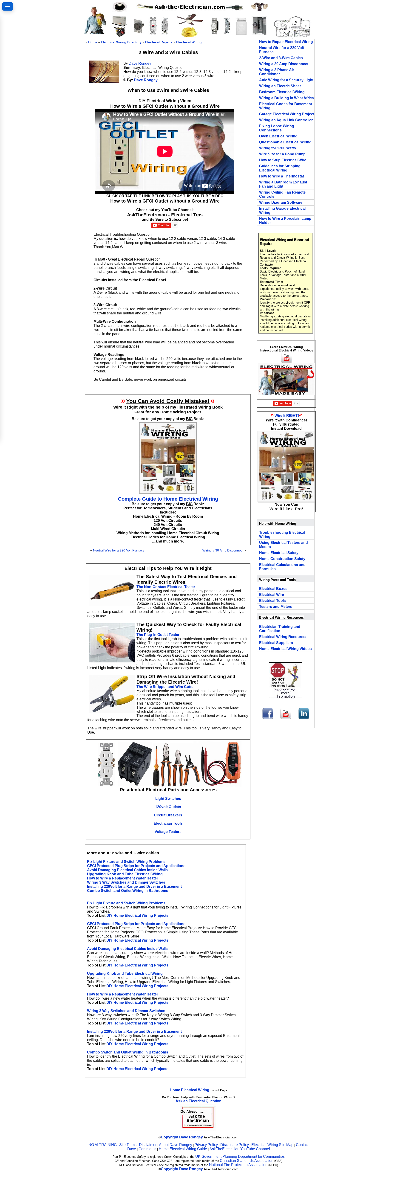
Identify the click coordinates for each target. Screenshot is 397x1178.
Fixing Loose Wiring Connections (276, 128)
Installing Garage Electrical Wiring (282, 210)
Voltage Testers (168, 832)
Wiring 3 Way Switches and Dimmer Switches (126, 882)
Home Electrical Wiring (189, 1090)
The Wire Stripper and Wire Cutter (165, 687)
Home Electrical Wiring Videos (285, 649)
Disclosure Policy (234, 1145)
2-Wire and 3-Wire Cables (281, 58)
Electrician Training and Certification (279, 629)
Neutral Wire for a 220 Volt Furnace (119, 550)
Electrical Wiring (189, 42)
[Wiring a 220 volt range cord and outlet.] (139, 33)
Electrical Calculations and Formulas (282, 567)
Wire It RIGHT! (287, 416)
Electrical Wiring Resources (283, 637)
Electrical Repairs (159, 42)
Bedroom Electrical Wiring (282, 92)
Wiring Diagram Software (280, 202)
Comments (147, 1149)
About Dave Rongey (176, 1145)
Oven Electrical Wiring (278, 136)
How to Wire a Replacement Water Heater (122, 878)
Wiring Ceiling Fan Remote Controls (282, 194)
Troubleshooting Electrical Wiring (282, 535)
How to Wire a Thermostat (281, 176)
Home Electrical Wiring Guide (183, 1149)
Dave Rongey (140, 63)
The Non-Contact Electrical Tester (165, 587)
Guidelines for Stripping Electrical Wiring (280, 168)
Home (92, 42)
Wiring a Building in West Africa (286, 98)
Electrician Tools (168, 823)
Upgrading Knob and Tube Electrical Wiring (125, 874)
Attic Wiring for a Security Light (286, 80)
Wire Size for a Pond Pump (282, 154)
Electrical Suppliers (276, 643)
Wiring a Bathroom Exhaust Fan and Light (283, 184)
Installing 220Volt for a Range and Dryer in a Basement (134, 886)
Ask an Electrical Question (198, 1101)
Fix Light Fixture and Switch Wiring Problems (126, 862)
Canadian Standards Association (246, 1161)
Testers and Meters (275, 607)
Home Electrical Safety (278, 553)
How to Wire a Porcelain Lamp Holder (285, 221)
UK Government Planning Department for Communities (240, 1156)
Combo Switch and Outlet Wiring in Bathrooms (127, 891)
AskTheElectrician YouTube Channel (240, 1149)
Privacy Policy (207, 1145)
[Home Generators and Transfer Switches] (120, 36)
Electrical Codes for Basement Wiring (285, 106)
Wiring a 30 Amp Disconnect (222, 550)
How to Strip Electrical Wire (282, 160)
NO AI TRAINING (102, 1145)
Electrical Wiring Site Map (272, 1145)
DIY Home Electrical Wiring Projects (137, 915)
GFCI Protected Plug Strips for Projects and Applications (136, 866)
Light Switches (168, 799)
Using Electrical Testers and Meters (283, 545)
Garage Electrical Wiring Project (286, 114)
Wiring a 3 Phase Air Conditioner (276, 72)
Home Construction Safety (282, 559)
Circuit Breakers (168, 815)
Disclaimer (147, 1145)
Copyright (169, 1137)
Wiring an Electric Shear (280, 86)
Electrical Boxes (273, 589)
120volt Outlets (168, 807)
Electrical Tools (272, 601)
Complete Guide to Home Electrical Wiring (168, 499)
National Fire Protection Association (238, 1165)
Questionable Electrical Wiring (285, 142)
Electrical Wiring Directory (121, 42)
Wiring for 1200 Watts (277, 148)
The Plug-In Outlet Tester (157, 635)
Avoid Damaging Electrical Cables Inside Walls (127, 870)
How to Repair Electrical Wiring (286, 42)
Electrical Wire (271, 595)
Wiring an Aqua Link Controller (286, 120)
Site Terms (127, 1145)
